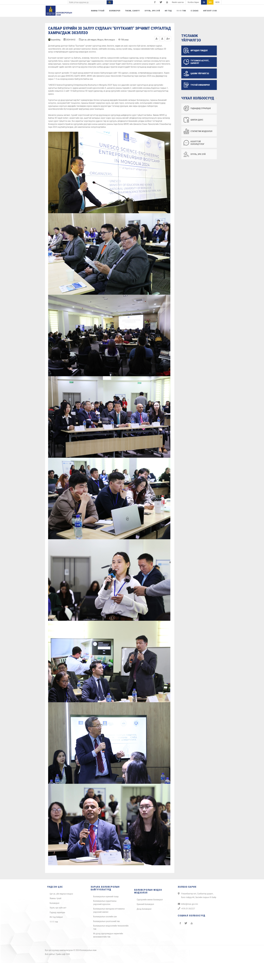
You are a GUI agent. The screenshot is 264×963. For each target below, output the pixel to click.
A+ (168, 39)
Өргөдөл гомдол (199, 50)
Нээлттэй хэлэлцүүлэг (197, 142)
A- (157, 39)
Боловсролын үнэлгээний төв (106, 921)
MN (210, 2)
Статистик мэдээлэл (201, 131)
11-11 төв (54, 921)
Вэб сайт (49, 954)
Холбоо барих (193, 2)
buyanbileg (55, 39)
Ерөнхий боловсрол (145, 904)
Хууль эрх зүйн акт (58, 907)
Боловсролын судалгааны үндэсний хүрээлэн (105, 902)
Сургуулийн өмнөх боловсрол (150, 899)
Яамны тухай (55, 898)
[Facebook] (155, 2)
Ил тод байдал (56, 917)
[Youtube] (167, 2)
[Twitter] (161, 2)
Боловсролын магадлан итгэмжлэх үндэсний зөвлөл (109, 910)
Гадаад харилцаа (57, 912)
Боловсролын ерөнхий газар (106, 896)
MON (217, 2)
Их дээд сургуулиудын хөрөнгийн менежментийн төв (108, 935)
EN (204, 2)
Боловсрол (54, 903)
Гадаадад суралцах (201, 108)
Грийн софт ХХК (63, 954)
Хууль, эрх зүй (198, 154)
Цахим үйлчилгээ (200, 73)
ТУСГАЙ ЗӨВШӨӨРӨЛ (200, 85)
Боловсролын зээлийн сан (105, 916)
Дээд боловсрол (144, 909)
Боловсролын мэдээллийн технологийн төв (110, 927)
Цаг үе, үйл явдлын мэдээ (61, 893)
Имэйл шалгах (178, 2)
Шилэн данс (197, 120)
